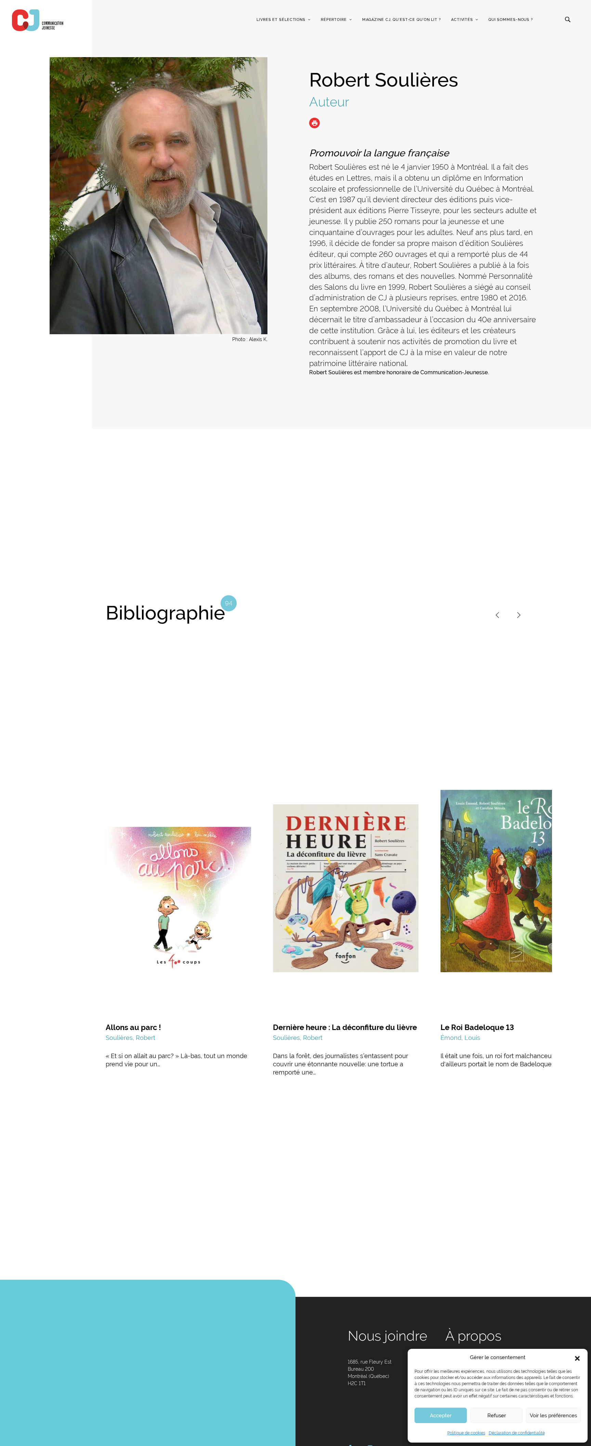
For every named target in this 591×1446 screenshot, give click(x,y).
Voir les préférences (553, 1415)
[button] (577, 1357)
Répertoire (334, 19)
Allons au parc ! (133, 1027)
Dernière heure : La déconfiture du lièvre (345, 1027)
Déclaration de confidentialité (517, 1433)
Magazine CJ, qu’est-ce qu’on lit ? (401, 19)
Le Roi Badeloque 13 (477, 1027)
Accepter (440, 1415)
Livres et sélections (281, 19)
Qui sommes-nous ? (510, 19)
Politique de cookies (466, 1433)
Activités (462, 19)
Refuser (496, 1415)
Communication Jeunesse (37, 20)
